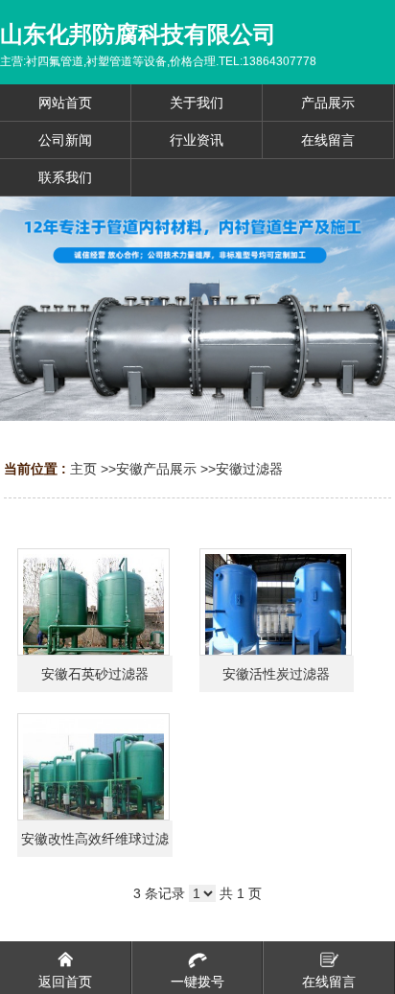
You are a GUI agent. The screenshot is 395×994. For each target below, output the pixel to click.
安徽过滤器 (249, 468)
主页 (83, 468)
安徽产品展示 (156, 468)
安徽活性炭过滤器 (276, 674)
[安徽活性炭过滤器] (275, 602)
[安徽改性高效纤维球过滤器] (93, 767)
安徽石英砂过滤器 (95, 674)
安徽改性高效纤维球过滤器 (95, 844)
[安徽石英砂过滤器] (93, 602)
